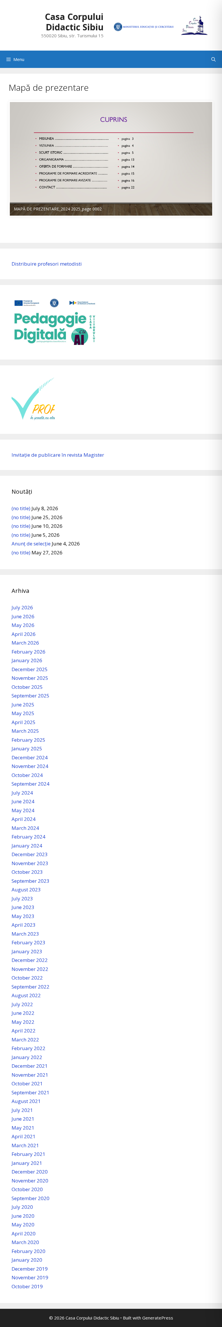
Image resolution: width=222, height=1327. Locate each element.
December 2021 (30, 1066)
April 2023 (24, 924)
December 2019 (30, 1268)
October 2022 (27, 977)
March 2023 (25, 933)
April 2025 (24, 722)
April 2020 (24, 1233)
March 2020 (25, 1242)
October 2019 (27, 1286)
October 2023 (27, 872)
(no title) (21, 508)
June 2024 (23, 801)
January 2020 (27, 1259)
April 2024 (24, 819)
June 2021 (23, 1118)
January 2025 (27, 748)
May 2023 (23, 916)
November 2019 (30, 1277)
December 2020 (30, 1171)
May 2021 (23, 1127)
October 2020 (27, 1189)
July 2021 (22, 1110)
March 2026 (25, 642)
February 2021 (28, 1154)
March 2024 (25, 828)
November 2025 (30, 678)
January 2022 (27, 1057)
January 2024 (27, 845)
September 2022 (30, 986)
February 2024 (28, 836)
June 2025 (23, 704)
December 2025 (30, 669)
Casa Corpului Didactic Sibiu (74, 22)
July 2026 (22, 607)
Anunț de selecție (31, 543)
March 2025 (25, 731)
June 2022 (23, 1013)
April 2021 (24, 1136)
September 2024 (30, 783)
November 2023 (30, 863)
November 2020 (30, 1180)
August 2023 (26, 889)
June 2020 (23, 1216)
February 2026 (28, 651)
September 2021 (30, 1092)
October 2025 (27, 687)
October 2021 (27, 1083)
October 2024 (27, 775)
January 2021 (27, 1163)
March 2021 (25, 1145)
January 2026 (27, 660)
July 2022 (22, 1004)
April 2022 (24, 1030)
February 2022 (28, 1048)
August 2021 (26, 1101)
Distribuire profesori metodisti (47, 263)
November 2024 (30, 766)
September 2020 (30, 1198)
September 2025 (30, 695)
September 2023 (30, 881)
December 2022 (30, 960)
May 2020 (23, 1224)
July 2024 (22, 792)
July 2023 (22, 898)
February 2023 (28, 942)
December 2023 (30, 854)
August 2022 (26, 995)
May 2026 (23, 625)
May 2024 (23, 810)
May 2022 (23, 1022)
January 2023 (27, 951)
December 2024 (30, 757)
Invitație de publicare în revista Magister (58, 454)
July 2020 (22, 1207)
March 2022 (25, 1039)
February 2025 (28, 739)
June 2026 (23, 616)
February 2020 (28, 1251)
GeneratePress (157, 1318)
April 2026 (24, 634)
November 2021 (30, 1074)
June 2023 (23, 907)
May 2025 (23, 713)
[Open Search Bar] (213, 59)
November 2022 (30, 969)
